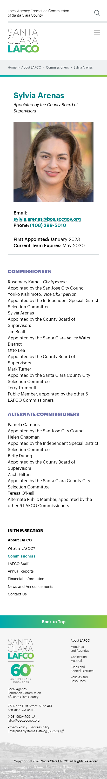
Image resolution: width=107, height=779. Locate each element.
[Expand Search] (97, 13)
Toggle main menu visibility (97, 32)
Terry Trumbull (22, 388)
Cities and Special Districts (82, 669)
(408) (48, 225)
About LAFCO (31, 67)
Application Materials (79, 658)
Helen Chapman (24, 437)
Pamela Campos (24, 425)
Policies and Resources (79, 679)
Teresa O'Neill (21, 493)
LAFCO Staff (18, 564)
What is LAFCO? (21, 548)
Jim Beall (16, 332)
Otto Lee (16, 350)
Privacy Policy (17, 727)
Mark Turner (19, 369)
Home (12, 67)
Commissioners (57, 67)
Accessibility (40, 727)
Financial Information (26, 579)
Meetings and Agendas (80, 648)
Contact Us (17, 594)
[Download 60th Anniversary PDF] (24, 661)
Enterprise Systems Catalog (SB (33, 731)
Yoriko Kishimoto (24, 294)
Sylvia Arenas (21, 313)
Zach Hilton (19, 475)
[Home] (23, 41)
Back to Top (53, 622)
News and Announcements (30, 587)
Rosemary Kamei (24, 282)
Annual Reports (21, 571)
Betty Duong (20, 456)
